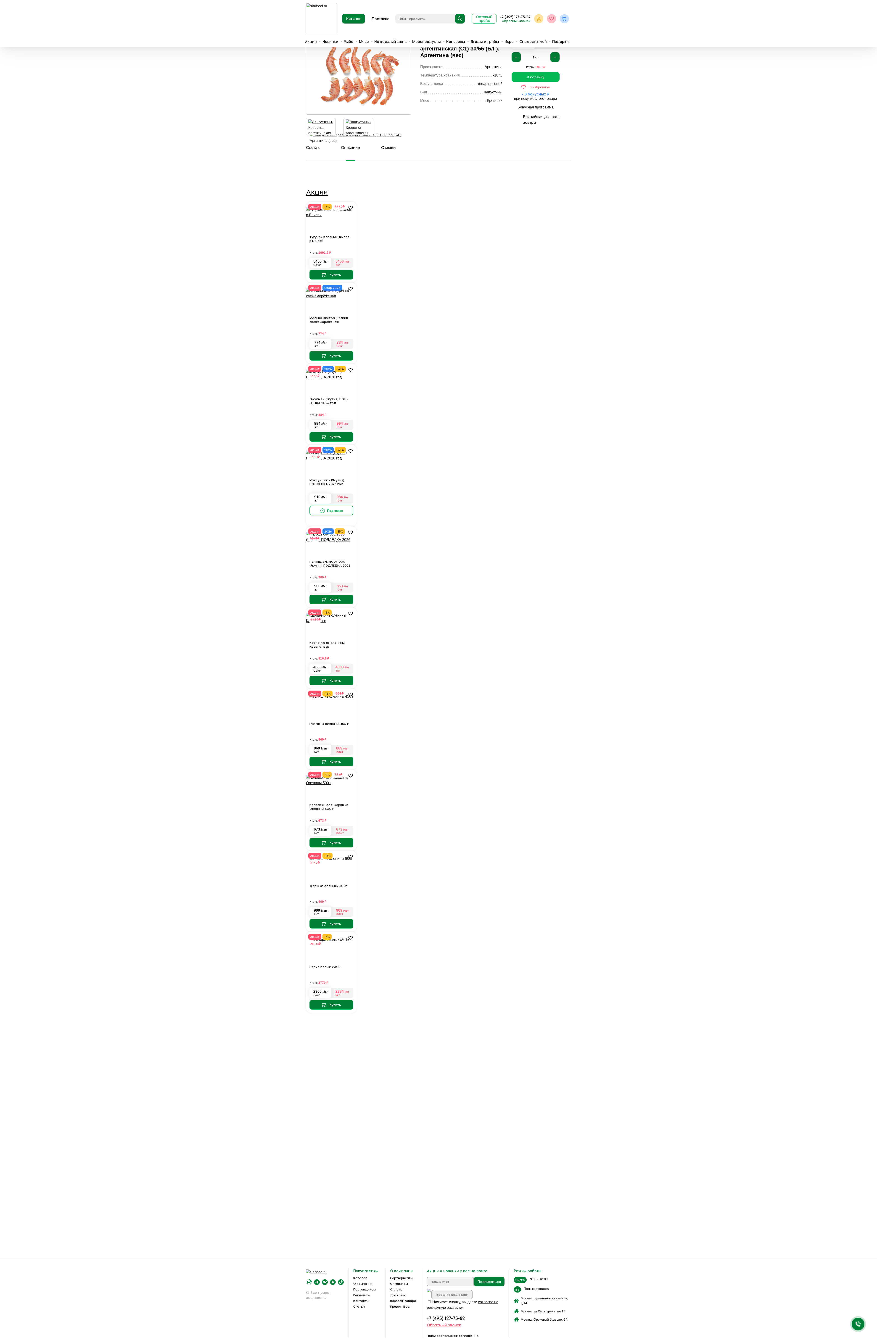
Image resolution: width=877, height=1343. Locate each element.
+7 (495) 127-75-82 (515, 17)
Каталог (353, 18)
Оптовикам (399, 1283)
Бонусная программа (536, 107)
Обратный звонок (516, 21)
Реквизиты (361, 1295)
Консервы (455, 41)
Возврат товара (403, 1301)
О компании (362, 1283)
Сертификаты (401, 1278)
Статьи (359, 1306)
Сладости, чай (533, 41)
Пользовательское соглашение (452, 1336)
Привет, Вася (400, 1306)
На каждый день (390, 41)
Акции (311, 41)
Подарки (560, 41)
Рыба (348, 41)
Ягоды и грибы (485, 41)
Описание (350, 147)
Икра (509, 41)
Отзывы (388, 147)
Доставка (380, 18)
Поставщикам (364, 1289)
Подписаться (489, 1282)
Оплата (396, 1289)
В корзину (535, 77)
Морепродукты (426, 41)
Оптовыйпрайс (484, 19)
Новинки (330, 41)
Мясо (364, 41)
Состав (313, 147)
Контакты (361, 1301)
